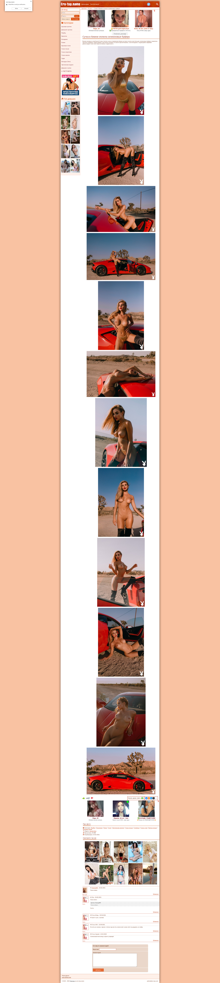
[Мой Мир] (151, 798)
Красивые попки (66, 45)
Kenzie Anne (93, 831)
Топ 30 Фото (94, 4)
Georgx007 (95, 887)
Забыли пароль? (66, 19)
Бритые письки (152, 828)
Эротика (72, 981)
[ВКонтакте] (146, 798)
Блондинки (64, 39)
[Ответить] (156, 894)
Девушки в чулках (66, 68)
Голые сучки (144, 828)
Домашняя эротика (66, 29)
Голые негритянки (66, 52)
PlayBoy (63, 33)
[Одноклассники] (149, 798)
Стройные (136, 828)
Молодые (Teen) (66, 61)
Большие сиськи (87, 829)
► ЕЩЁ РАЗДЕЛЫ (66, 71)
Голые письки (65, 49)
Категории (85, 4)
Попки (105, 828)
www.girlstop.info (66, 977)
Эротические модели (67, 64)
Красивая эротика (66, 26)
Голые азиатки (65, 55)
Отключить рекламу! (120, 34)
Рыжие (63, 42)
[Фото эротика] (70, 4)
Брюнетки (64, 36)
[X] (154, 798)
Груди (63, 58)
